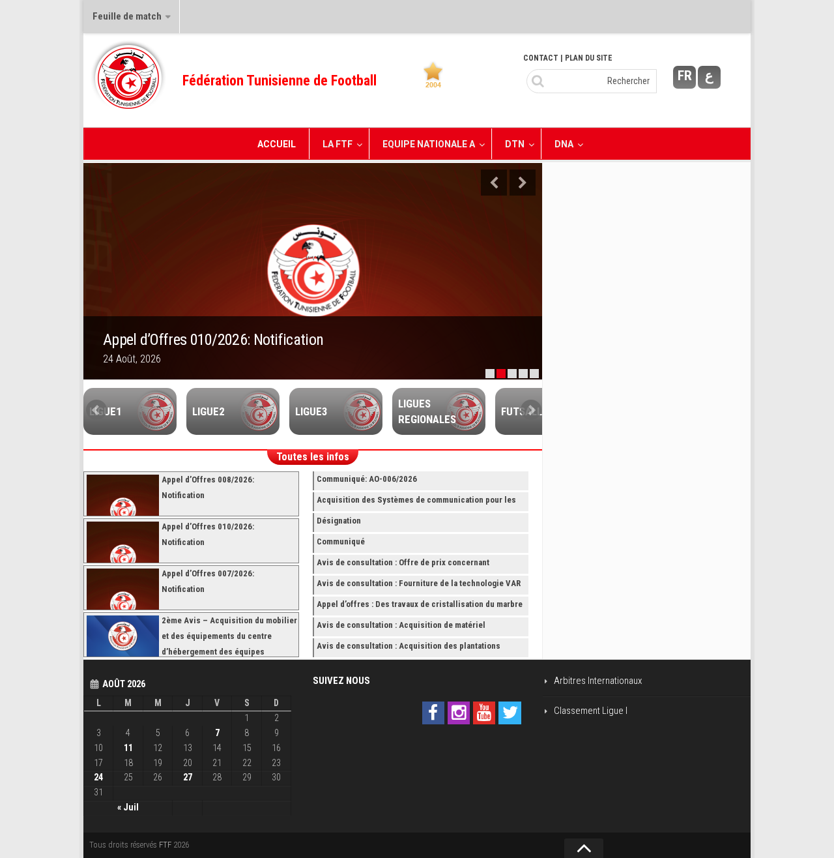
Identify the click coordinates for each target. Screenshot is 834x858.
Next (523, 183)
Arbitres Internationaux (598, 681)
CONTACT (540, 58)
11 (128, 748)
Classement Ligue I (590, 711)
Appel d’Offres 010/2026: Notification (213, 340)
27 (187, 777)
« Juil (128, 807)
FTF (165, 845)
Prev (96, 410)
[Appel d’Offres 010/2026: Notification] (312, 271)
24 (98, 777)
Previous (494, 183)
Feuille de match (127, 16)
